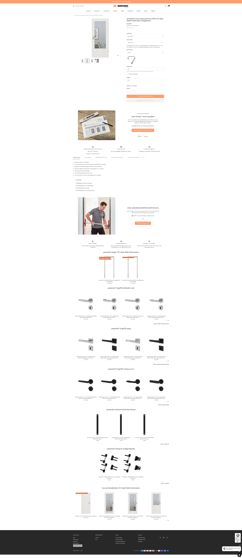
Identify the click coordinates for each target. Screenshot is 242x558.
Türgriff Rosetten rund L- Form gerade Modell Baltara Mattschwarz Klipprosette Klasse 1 (86, 397)
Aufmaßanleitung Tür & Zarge (83, 188)
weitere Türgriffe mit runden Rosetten (161, 323)
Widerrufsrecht (76, 543)
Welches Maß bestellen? (117, 157)
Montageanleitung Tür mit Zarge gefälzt (85, 185)
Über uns (97, 537)
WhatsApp (140, 541)
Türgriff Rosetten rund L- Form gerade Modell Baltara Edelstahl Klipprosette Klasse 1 (86, 316)
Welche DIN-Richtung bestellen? (135, 157)
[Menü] (240, 534)
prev (165, 320)
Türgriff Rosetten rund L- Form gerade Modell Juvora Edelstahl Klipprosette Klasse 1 (132, 316)
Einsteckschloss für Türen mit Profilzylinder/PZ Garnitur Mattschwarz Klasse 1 (121, 438)
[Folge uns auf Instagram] (163, 537)
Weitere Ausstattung (133, 74)
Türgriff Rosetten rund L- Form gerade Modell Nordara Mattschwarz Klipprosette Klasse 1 (132, 397)
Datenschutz (75, 539)
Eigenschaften (76, 157)
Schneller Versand (119, 539)
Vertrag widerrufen (78, 545)
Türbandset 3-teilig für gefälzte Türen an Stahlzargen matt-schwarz (132, 477)
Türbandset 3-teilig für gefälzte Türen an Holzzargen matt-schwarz (109, 477)
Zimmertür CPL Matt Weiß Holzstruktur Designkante (86, 516)
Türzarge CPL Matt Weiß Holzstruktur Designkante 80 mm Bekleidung (133, 281)
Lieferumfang (88, 157)
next (168, 320)
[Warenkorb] (168, 6)
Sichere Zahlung (118, 537)
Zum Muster (143, 127)
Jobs (96, 539)
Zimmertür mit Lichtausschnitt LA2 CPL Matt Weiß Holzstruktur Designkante (156, 516)
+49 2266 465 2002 (150, 215)
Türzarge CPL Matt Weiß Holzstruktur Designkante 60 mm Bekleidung (109, 281)
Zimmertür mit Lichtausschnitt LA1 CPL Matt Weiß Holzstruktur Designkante (132, 516)
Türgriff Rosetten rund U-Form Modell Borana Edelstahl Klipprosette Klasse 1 (109, 316)
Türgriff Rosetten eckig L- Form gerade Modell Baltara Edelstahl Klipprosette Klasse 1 (85, 357)
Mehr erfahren (128, 1)
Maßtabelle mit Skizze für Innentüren (84, 183)
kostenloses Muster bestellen (145, 100)
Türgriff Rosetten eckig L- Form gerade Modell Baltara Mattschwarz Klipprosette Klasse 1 (109, 357)
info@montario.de (142, 539)
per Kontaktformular (143, 223)
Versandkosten (136, 25)
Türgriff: (128, 77)
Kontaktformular (141, 537)
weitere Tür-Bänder (165, 483)
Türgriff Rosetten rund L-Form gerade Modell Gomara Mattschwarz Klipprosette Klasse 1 (156, 397)
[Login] (165, 6)
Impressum (75, 541)
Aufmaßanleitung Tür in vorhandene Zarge (85, 190)
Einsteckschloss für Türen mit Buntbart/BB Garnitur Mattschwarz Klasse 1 (97, 438)
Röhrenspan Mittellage (101, 157)
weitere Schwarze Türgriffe (163, 404)
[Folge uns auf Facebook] (160, 537)
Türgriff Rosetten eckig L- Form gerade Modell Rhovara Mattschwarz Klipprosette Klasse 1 (156, 357)
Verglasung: (129, 66)
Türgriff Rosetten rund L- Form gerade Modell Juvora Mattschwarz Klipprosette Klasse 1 (109, 397)
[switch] (238, 541)
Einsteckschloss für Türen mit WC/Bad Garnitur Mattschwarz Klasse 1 (144, 438)
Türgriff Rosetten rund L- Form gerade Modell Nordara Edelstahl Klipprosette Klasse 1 (156, 316)
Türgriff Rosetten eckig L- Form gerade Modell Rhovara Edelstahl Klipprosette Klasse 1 (132, 357)
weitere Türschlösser (164, 444)
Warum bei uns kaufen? (120, 543)
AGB (74, 537)
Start (74, 15)
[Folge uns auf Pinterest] (167, 537)
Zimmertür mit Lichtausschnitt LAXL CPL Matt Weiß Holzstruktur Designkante (109, 516)
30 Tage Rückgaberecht (120, 541)
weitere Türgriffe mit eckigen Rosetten (161, 364)
